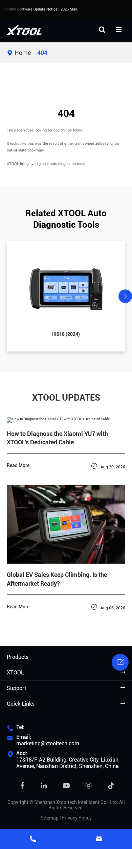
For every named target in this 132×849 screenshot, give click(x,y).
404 (42, 52)
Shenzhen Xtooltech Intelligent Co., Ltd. (76, 802)
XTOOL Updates (66, 397)
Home (23, 52)
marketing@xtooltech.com (47, 743)
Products (17, 657)
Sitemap (50, 818)
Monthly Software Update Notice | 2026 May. (39, 9)
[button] (7, 296)
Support (16, 688)
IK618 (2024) (66, 334)
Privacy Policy (77, 818)
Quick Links (21, 704)
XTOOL (15, 672)
